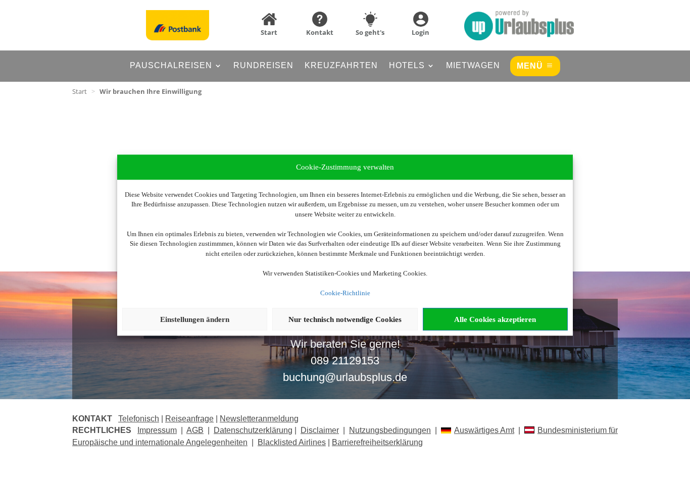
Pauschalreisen (171, 66)
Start (79, 91)
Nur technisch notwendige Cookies (345, 319)
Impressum (157, 430)
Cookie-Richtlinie (345, 293)
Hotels (407, 66)
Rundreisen (263, 66)
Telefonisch (138, 418)
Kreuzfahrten (341, 66)
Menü (530, 66)
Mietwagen (473, 66)
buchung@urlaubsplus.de (345, 377)
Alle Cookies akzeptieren (495, 319)
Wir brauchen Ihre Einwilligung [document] (151, 91)
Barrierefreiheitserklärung (377, 442)
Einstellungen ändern (194, 319)
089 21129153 (345, 360)
